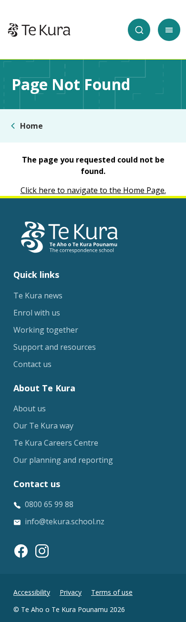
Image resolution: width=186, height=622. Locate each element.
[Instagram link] (42, 551)
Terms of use (112, 592)
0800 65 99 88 (49, 504)
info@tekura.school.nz (64, 521)
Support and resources (54, 347)
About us (29, 408)
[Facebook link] (21, 551)
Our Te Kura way (43, 425)
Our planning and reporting (63, 460)
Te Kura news (37, 295)
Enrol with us (36, 312)
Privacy (71, 592)
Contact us (32, 364)
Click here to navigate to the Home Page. (93, 190)
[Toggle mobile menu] (169, 30)
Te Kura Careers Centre (55, 443)
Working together (45, 330)
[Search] (139, 30)
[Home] (39, 30)
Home (31, 126)
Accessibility (31, 592)
